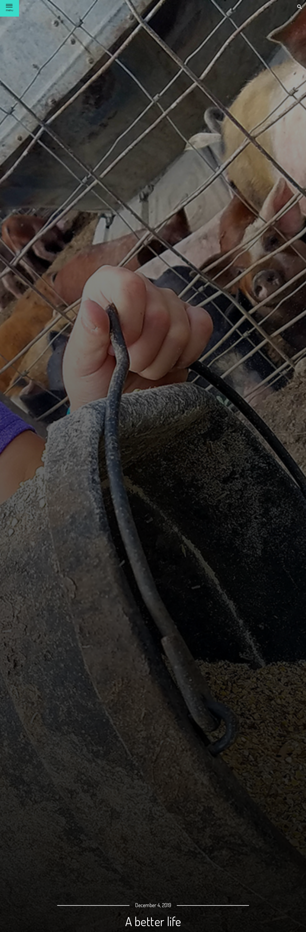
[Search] (300, 7)
